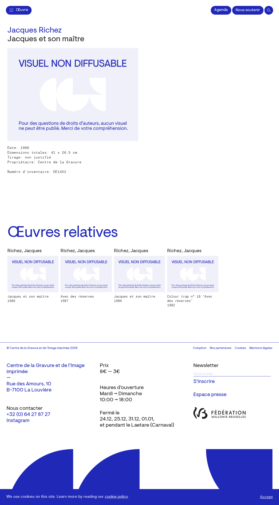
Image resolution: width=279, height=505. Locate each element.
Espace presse (209, 394)
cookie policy (116, 496)
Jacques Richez (34, 30)
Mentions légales (260, 348)
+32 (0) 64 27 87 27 (28, 414)
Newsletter (206, 365)
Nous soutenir (248, 10)
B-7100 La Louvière (29, 390)
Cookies (240, 348)
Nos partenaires (220, 348)
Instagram (18, 420)
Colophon (199, 348)
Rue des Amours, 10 (29, 384)
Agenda (221, 10)
